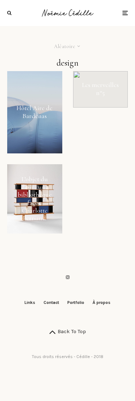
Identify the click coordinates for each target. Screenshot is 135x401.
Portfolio (75, 302)
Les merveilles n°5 (100, 89)
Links (29, 302)
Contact (51, 302)
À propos (102, 302)
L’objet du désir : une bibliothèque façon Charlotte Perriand (35, 198)
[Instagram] (67, 277)
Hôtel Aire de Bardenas (35, 112)
